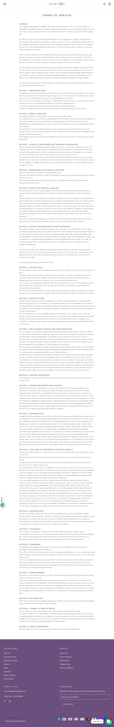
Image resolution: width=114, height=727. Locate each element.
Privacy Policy (64, 660)
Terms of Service (9, 675)
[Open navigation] (4, 4)
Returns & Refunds (66, 668)
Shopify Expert (20, 721)
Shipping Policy (65, 664)
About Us (7, 664)
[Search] (104, 4)
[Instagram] (10, 701)
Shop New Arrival (10, 657)
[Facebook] (4, 701)
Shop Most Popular (10, 660)
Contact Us (8, 671)
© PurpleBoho (12, 718)
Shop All (7, 653)
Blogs (6, 668)
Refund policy (8, 679)
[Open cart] (110, 4)
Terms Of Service (66, 657)
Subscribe (68, 704)
